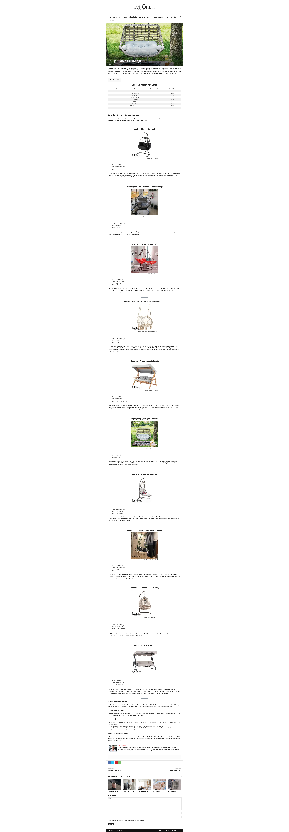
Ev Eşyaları (123, 17)
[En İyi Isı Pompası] (174, 784)
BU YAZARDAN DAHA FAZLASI (123, 776)
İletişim (174, 17)
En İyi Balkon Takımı (175, 770)
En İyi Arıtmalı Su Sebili (128, 791)
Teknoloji (113, 17)
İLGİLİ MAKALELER (112, 776)
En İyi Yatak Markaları (143, 791)
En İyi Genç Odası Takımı (114, 770)
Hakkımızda (166, 830)
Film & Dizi (133, 17)
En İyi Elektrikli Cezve (113, 791)
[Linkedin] (109, 757)
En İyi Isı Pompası (172, 791)
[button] (180, 17)
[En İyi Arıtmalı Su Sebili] (129, 784)
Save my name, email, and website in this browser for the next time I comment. (126, 820)
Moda (149, 17)
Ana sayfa (109, 20)
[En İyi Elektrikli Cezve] (114, 784)
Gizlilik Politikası (174, 830)
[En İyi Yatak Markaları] (144, 784)
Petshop (142, 17)
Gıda (167, 17)
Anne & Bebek (158, 17)
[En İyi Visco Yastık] (159, 784)
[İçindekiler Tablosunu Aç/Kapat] (117, 80)
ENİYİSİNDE (161, 830)
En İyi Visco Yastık (157, 791)
